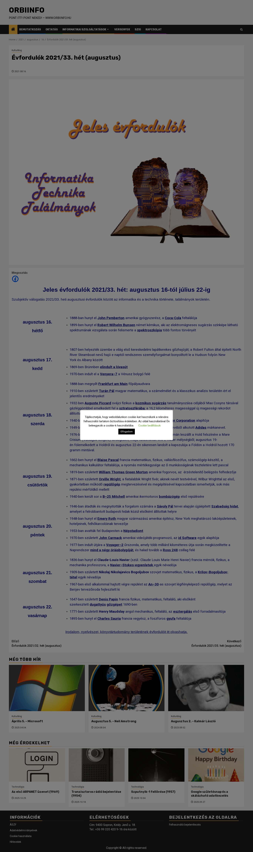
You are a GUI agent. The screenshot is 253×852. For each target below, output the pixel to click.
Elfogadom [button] (127, 431)
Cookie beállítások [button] (149, 425)
